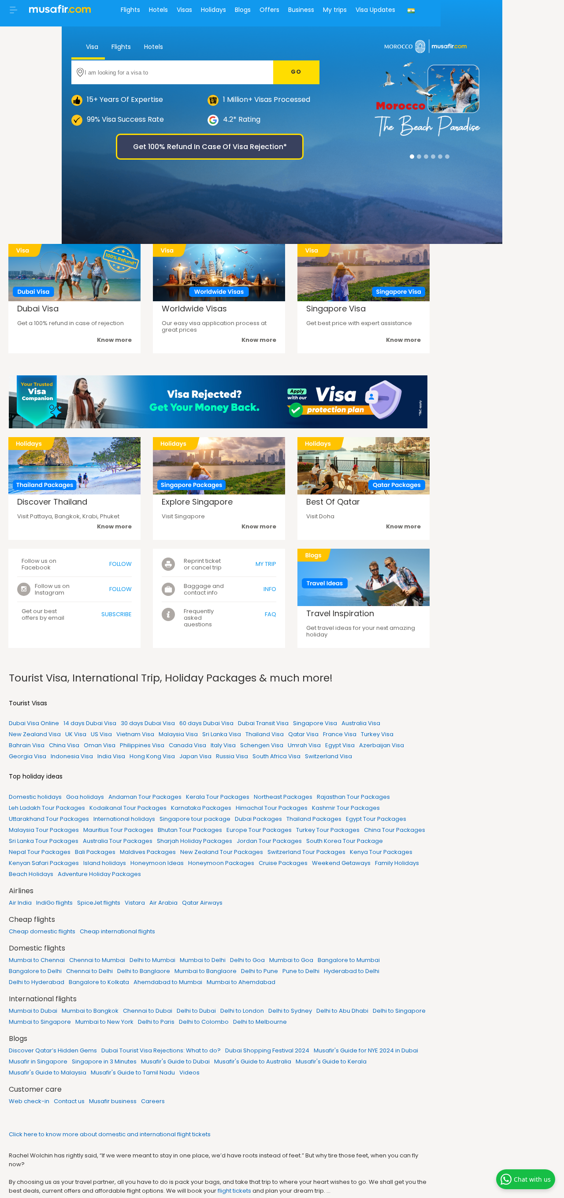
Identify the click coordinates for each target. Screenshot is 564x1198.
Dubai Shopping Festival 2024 (267, 1050)
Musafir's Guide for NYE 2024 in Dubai (366, 1050)
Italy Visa (223, 745)
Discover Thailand (52, 501)
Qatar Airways (202, 902)
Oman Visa (99, 745)
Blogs (243, 9)
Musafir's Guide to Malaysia (47, 1072)
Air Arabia (163, 902)
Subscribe (116, 614)
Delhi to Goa (247, 960)
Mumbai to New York (104, 1022)
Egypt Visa (340, 745)
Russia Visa (232, 756)
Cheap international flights (117, 931)
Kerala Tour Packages (217, 797)
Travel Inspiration (340, 613)
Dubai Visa (38, 308)
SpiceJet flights (98, 902)
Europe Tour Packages (259, 830)
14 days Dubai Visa (89, 723)
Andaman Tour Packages (145, 797)
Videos (189, 1072)
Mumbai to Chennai (37, 960)
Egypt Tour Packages (376, 819)
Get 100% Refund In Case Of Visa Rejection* (210, 147)
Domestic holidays (35, 797)
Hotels (158, 9)
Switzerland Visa (328, 756)
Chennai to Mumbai (97, 960)
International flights (43, 999)
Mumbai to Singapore (40, 1022)
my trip (266, 564)
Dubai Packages (258, 819)
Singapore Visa (336, 308)
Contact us (69, 1101)
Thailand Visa (264, 734)
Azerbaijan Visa (381, 745)
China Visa (64, 745)
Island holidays (104, 863)
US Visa (101, 734)
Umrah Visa (304, 745)
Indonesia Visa (72, 756)
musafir (60, 11)
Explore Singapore (197, 501)
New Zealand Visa (35, 734)
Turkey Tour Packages (328, 830)
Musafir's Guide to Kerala (331, 1061)
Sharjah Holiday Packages (194, 841)
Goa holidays (85, 797)
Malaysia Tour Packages (44, 830)
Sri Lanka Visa (221, 734)
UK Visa (75, 734)
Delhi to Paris (156, 1022)
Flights (130, 9)
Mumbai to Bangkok (90, 1011)
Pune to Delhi (300, 971)
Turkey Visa (377, 734)
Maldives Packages (148, 852)
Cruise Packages (283, 863)
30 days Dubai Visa (148, 723)
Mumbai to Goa (291, 960)
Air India (20, 902)
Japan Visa (195, 756)
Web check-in (29, 1101)
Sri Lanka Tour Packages (43, 841)
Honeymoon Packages (221, 863)
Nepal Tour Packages (39, 852)
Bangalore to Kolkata (99, 982)
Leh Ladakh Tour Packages (47, 808)
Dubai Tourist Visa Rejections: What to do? (161, 1050)
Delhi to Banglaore (143, 971)
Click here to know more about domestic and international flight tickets (110, 1134)
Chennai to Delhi (89, 971)
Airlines (21, 891)
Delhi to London (242, 1011)
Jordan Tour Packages (269, 841)
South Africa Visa (276, 756)
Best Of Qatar (333, 501)
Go (296, 71)
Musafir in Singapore (38, 1061)
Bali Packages (95, 852)
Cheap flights (32, 919)
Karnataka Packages (201, 808)
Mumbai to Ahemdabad (241, 982)
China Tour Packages (394, 830)
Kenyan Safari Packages (44, 863)
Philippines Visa (142, 745)
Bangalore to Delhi (35, 971)
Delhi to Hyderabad (36, 982)
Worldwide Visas (194, 308)
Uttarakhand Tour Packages (49, 819)
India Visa (111, 756)
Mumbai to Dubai (33, 1011)
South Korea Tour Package (344, 841)
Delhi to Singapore (399, 1011)
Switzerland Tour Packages (306, 852)
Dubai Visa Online (34, 723)
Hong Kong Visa (152, 756)
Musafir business (113, 1101)
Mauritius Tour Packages (118, 830)
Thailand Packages (313, 819)
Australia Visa (360, 723)
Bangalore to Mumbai (349, 960)
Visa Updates (375, 9)
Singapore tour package (195, 819)
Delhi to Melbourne (260, 1022)
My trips (335, 9)
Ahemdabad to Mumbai (168, 982)
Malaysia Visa (178, 734)
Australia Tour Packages (117, 841)
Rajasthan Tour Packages (353, 797)
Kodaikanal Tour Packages (128, 808)
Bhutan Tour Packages (190, 830)
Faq (270, 614)
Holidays (213, 9)
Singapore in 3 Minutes (104, 1061)
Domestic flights (37, 948)
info (269, 589)
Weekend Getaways (341, 863)
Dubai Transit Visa (263, 723)
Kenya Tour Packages (381, 852)
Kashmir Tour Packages (346, 808)
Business (301, 9)
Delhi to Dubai (196, 1011)
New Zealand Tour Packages (221, 852)
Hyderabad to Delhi (351, 971)
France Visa (339, 734)
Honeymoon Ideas (157, 863)
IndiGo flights (54, 902)
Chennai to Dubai (147, 1011)
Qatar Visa (303, 734)
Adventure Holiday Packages (99, 874)
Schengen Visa (261, 745)
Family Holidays (397, 863)
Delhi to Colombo (204, 1022)
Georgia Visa (27, 756)
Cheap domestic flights (42, 931)
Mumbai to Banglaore (205, 971)
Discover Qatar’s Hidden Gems (53, 1050)
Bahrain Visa (27, 745)
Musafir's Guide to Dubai (175, 1061)
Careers (153, 1101)
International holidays (124, 819)
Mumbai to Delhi (203, 960)
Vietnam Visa (135, 734)
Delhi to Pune (259, 971)
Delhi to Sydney (290, 1011)
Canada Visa (187, 745)
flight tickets (234, 1191)
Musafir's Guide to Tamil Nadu (133, 1072)
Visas (184, 9)
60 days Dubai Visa (206, 723)
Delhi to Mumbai (152, 960)
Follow (120, 564)
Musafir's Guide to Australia (252, 1061)
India (412, 16)
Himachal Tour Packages (272, 808)
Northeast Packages (283, 797)
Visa (91, 46)
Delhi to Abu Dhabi (342, 1011)
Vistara (135, 902)
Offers (269, 9)
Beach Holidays (31, 874)
